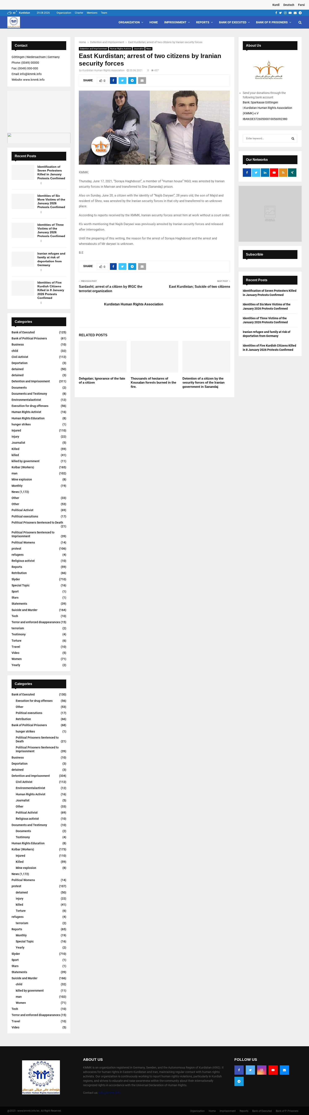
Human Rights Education (28, 418)
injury (15, 436)
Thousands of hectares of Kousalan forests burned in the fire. (153, 382)
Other (15, 498)
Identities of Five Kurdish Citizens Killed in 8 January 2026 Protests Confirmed (50, 290)
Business (18, 344)
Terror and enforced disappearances (36, 622)
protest (16, 548)
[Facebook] (239, 1070)
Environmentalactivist (26, 399)
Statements (19, 603)
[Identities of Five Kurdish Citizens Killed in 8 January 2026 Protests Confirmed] (23, 288)
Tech (15, 616)
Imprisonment (175, 22)
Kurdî (276, 5)
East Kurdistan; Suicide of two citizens (199, 286)
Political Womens (23, 542)
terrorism (18, 628)
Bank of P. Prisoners (272, 22)
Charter (79, 12)
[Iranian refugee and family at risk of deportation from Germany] (23, 259)
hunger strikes (21, 424)
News (148, 49)
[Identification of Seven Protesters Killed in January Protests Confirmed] (23, 172)
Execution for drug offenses (30, 406)
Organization (64, 12)
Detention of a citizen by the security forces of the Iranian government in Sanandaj (203, 382)
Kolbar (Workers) (23, 467)
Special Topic (20, 585)
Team (104, 12)
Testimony (19, 634)
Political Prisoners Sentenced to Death (37, 522)
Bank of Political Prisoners (29, 338)
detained (18, 369)
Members (92, 12)
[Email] (284, 1070)
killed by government (26, 461)
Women (17, 659)
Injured (16, 430)
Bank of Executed (232, 22)
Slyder (16, 579)
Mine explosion (22, 479)
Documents (19, 387)
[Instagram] (261, 1070)
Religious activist (23, 560)
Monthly (17, 485)
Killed (15, 449)
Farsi (301, 5)
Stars (15, 597)
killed (15, 455)
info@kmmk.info (109, 1092)
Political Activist (22, 510)
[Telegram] (239, 1081)
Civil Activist (20, 357)
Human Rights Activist (120, 49)
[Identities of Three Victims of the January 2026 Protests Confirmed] (23, 230)
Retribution (19, 573)
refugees (18, 554)
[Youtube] (273, 1070)
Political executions (25, 516)
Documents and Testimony (29, 393)
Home (153, 22)
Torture (16, 640)
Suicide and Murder (24, 610)
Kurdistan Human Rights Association (103, 70)
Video (15, 652)
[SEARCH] (292, 138)
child (15, 350)
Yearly (16, 665)
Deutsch (288, 5)
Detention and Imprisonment (93, 49)
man (14, 473)
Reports (202, 22)
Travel (16, 646)
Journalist (139, 49)
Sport (15, 591)
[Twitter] (250, 1070)
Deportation (20, 363)
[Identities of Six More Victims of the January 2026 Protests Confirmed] (23, 201)
